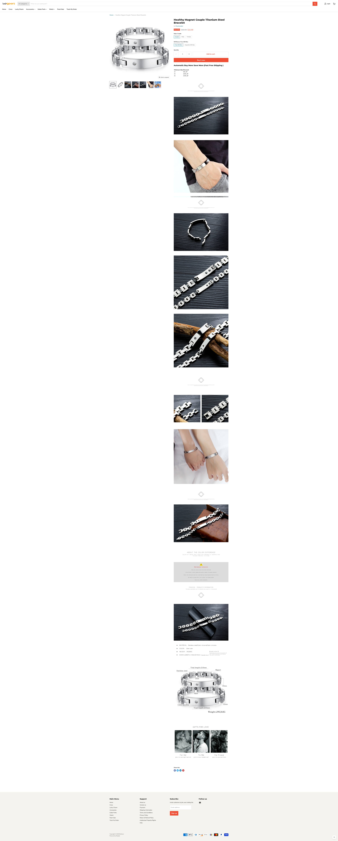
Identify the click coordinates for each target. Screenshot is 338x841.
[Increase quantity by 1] (189, 54)
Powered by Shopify (115, 836)
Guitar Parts (42, 9)
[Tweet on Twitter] (178, 770)
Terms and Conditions (146, 813)
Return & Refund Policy (147, 818)
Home (4, 9)
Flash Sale (60, 9)
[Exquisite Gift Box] (190, 47)
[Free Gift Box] (179, 47)
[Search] (315, 4)
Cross (10, 9)
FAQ (141, 823)
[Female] (189, 39)
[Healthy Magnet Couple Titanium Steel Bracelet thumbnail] (112, 84)
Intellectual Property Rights (148, 820)
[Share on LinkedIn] (180, 770)
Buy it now (201, 60)
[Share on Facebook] (175, 770)
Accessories (30, 9)
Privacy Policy (144, 815)
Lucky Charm (19, 9)
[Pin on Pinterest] (183, 770)
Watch (51, 9)
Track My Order (72, 9)
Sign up (174, 813)
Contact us (143, 805)
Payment (142, 807)
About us (142, 802)
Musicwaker (179, 26)
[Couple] (177, 39)
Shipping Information (146, 810)
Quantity (176, 50)
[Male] (183, 39)
